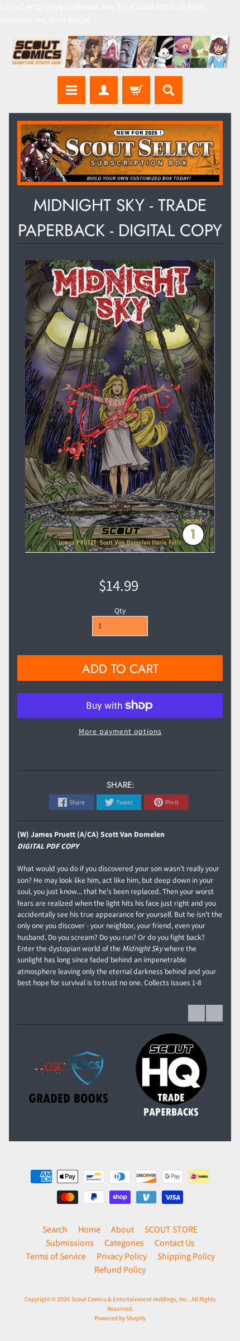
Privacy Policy (122, 1256)
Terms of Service (56, 1256)
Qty (120, 610)
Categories (124, 1243)
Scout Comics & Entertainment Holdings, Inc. (130, 1299)
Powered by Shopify (120, 1318)
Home (89, 1229)
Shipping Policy (186, 1256)
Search (55, 1229)
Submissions (70, 1243)
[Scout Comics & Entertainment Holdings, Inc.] (120, 53)
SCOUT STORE (171, 1229)
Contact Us (175, 1243)
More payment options (120, 731)
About (122, 1229)
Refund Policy (120, 1270)
